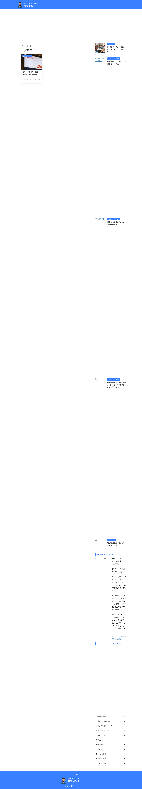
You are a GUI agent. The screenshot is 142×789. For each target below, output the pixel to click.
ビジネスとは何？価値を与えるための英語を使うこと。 (31, 74)
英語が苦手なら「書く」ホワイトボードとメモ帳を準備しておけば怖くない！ (116, 385)
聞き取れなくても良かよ (75, 778)
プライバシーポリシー (74, 774)
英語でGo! (29, 6)
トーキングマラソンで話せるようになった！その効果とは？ (116, 49)
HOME (63, 774)
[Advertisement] (71, 25)
